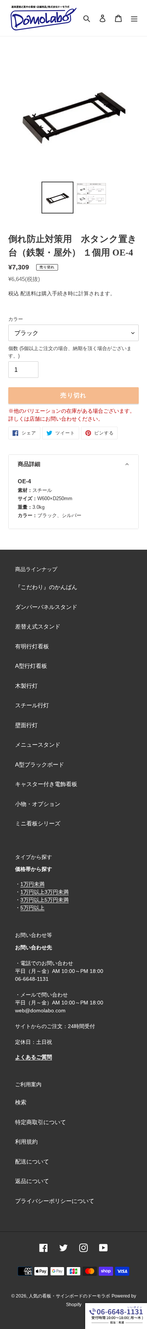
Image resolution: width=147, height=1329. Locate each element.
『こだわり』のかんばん (46, 587)
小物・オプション (37, 804)
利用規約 (26, 1141)
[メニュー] (134, 18)
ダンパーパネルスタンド (46, 607)
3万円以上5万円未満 (44, 900)
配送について (32, 1161)
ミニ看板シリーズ (37, 823)
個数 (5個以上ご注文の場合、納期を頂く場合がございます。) (70, 352)
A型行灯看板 (31, 666)
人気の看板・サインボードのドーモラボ (69, 1296)
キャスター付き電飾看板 (46, 784)
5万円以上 (32, 908)
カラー (15, 319)
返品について (32, 1181)
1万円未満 (32, 884)
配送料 (28, 293)
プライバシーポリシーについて (54, 1201)
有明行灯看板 (32, 646)
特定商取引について (40, 1122)
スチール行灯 (32, 705)
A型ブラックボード (39, 764)
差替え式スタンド (37, 626)
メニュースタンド (37, 744)
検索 (20, 1102)
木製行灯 (26, 686)
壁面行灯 (26, 725)
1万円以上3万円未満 (44, 892)
